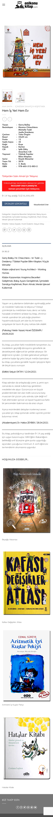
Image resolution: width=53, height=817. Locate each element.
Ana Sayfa (7, 106)
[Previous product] (10, 119)
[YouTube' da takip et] (35, 807)
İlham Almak (42, 217)
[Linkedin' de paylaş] (29, 230)
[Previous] (6, 51)
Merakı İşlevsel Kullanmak (12, 219)
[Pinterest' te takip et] (31, 807)
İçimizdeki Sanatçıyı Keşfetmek (30, 106)
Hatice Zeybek (15, 224)
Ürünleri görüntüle (15, 204)
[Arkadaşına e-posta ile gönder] (19, 230)
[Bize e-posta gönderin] (28, 807)
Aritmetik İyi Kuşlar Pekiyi (13, 705)
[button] (3, 4)
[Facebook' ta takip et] (17, 807)
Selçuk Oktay (39, 224)
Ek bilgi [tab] (5, 251)
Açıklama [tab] (6, 246)
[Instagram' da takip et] (21, 807)
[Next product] (4, 119)
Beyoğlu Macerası (9, 539)
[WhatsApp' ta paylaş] (4, 230)
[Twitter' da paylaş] (14, 230)
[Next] (46, 51)
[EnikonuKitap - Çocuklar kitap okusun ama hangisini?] (26, 4)
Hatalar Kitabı (8, 787)
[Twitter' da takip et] (24, 807)
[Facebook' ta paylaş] (9, 230)
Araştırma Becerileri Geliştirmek (23, 214)
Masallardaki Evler (41, 204)
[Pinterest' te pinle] (24, 230)
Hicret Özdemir (27, 224)
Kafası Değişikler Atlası (12, 622)
